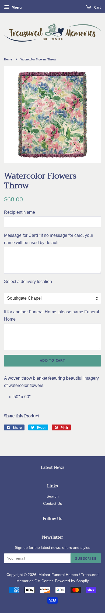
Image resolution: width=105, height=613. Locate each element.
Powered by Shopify (72, 581)
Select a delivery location (28, 281)
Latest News (52, 467)
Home (8, 59)
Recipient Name (19, 212)
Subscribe (85, 558)
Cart (97, 7)
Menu (16, 7)
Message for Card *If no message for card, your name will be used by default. (48, 239)
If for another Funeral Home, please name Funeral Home (51, 315)
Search (53, 496)
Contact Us (52, 504)
